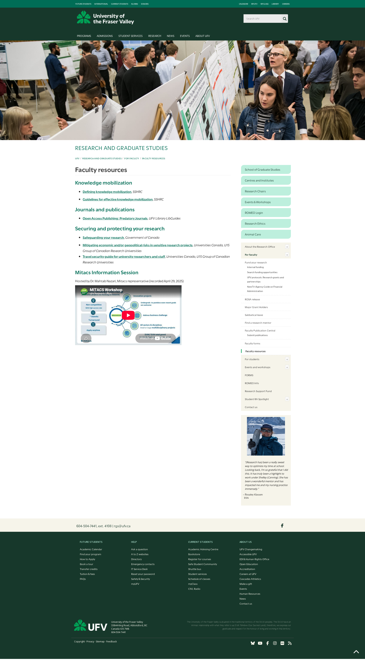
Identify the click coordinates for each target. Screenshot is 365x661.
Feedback (111, 641)
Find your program (90, 554)
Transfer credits (89, 569)
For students (252, 359)
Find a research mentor (258, 322)
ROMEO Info (252, 383)
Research (154, 36)
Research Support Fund (258, 391)
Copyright (79, 641)
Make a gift (246, 584)
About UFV (202, 36)
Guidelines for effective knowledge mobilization (118, 199)
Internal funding (255, 267)
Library (275, 3)
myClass (264, 3)
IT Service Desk (139, 569)
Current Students (119, 3)
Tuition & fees (87, 574)
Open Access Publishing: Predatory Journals (115, 218)
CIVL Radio (194, 588)
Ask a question (139, 549)
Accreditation (247, 569)
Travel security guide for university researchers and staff (124, 256)
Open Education (249, 564)
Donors (144, 3)
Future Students (83, 3)
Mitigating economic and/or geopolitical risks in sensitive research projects (138, 245)
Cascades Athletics (250, 579)
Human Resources (250, 593)
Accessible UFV (248, 554)
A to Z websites (139, 554)
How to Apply (87, 559)
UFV (77, 158)
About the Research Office (260, 246)
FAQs (83, 579)
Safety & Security (140, 579)
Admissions (105, 36)
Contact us (251, 407)
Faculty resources (153, 158)
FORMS (249, 375)
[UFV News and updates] (290, 643)
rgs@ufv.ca (122, 525)
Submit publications (257, 335)
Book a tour (86, 564)
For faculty (131, 158)
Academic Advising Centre (203, 549)
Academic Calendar (91, 549)
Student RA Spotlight (257, 399)
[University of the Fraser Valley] (105, 17)
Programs (84, 36)
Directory (136, 559)
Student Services (130, 36)
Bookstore (194, 554)
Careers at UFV (248, 574)
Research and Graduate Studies (101, 158)
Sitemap (100, 641)
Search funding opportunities (262, 272)
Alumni (134, 3)
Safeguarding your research (103, 237)
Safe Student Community (202, 564)
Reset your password (143, 574)
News (170, 36)
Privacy (90, 641)
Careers (286, 3)
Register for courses (199, 559)
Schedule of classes (199, 579)
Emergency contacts (143, 564)
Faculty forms (252, 343)
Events (185, 36)
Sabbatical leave (254, 315)
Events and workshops (257, 367)
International (101, 3)
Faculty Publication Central (260, 330)
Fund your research (256, 262)
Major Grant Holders (256, 307)
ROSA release (252, 299)
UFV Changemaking (251, 549)
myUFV (254, 3)
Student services (197, 574)
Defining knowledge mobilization (107, 191)
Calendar (243, 3)
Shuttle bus (194, 569)
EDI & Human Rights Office (254, 559)
